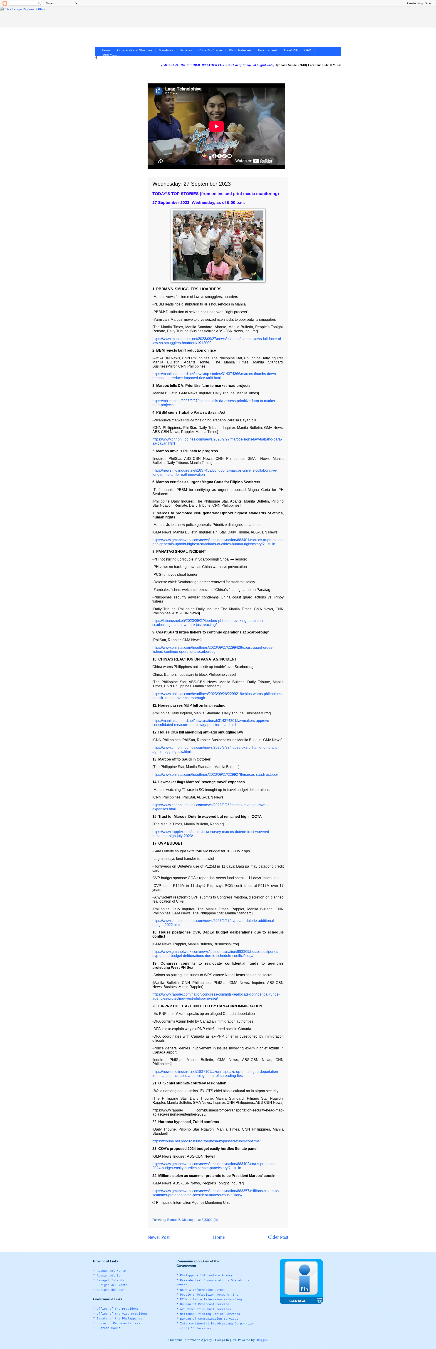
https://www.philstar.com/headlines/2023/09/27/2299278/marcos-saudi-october (215, 774)
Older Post (278, 1237)
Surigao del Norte (112, 1285)
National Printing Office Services (210, 1314)
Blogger (261, 1340)
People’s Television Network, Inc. (210, 1294)
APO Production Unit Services (205, 1309)
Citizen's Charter (210, 50)
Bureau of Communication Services (209, 1319)
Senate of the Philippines (119, 1318)
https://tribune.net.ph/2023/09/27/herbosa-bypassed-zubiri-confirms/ (206, 1141)
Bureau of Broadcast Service (204, 1304)
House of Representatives (118, 1323)
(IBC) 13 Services (195, 1328)
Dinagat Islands (110, 1280)
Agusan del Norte (111, 1271)
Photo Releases (240, 50)
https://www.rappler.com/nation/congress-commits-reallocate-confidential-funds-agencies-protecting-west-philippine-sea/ (216, 996)
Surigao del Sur (110, 1290)
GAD (307, 50)
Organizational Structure (134, 50)
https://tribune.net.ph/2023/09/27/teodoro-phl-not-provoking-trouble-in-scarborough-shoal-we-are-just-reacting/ (208, 623)
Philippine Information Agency (206, 1275)
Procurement (267, 50)
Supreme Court (108, 1328)
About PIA (290, 50)
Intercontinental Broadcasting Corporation (217, 1323)
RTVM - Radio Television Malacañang (211, 1299)
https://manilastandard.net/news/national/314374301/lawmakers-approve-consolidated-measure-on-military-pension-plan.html (211, 723)
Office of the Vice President (122, 1314)
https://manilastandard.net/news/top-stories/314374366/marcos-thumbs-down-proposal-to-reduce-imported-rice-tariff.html (214, 376)
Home (106, 50)
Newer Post (159, 1237)
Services (186, 50)
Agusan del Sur (109, 1275)
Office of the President (118, 1309)
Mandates (166, 50)
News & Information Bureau (202, 1290)
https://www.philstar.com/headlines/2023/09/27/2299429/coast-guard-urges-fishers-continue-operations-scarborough (212, 649)
